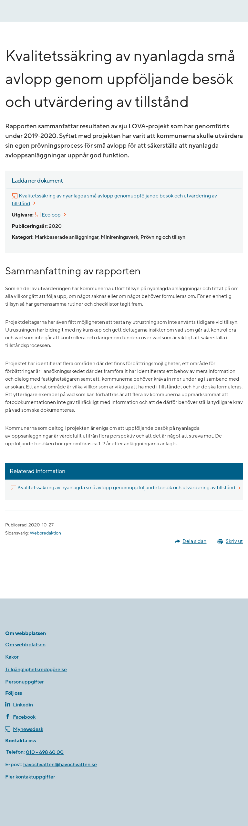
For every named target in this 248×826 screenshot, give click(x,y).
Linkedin (23, 705)
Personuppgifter (24, 682)
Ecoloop (51, 214)
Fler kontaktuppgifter (30, 777)
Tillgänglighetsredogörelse (36, 669)
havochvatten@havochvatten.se (60, 764)
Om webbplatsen (25, 644)
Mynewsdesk (28, 729)
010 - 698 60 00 (45, 752)
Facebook (24, 717)
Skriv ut (234, 541)
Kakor (12, 657)
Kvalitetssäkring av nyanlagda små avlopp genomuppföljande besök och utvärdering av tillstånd (114, 200)
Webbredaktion (45, 533)
